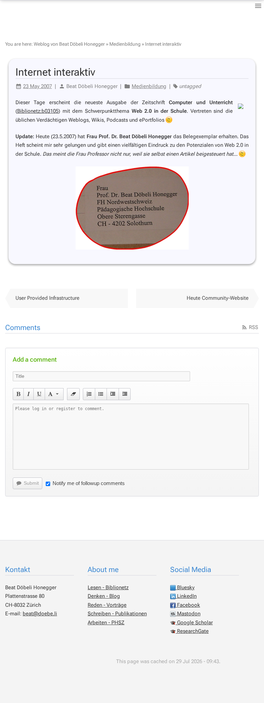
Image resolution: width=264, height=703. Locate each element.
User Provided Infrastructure (47, 298)
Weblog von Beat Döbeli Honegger (69, 44)
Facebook (188, 605)
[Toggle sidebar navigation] (258, 6)
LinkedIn (186, 596)
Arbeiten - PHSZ (106, 622)
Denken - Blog (104, 596)
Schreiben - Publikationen (117, 614)
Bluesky (185, 587)
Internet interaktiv (163, 44)
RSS (253, 327)
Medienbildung (125, 44)
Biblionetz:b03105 (37, 111)
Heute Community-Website (218, 298)
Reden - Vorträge (107, 605)
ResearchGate (192, 631)
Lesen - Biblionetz (108, 587)
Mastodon (188, 614)
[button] (18, 394)
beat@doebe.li (40, 614)
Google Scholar (194, 622)
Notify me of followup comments (89, 483)
